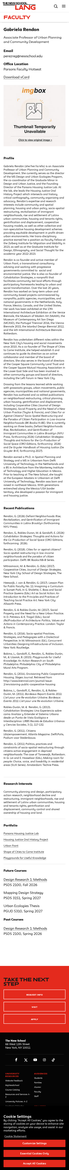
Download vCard (16, 77)
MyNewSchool (12, 1085)
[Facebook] (16, 1060)
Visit (34, 1007)
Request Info (34, 995)
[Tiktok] (53, 1060)
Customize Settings (34, 1143)
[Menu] (64, 6)
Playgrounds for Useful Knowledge (25, 857)
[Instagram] (44, 1060)
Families (38, 1082)
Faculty (37, 1091)
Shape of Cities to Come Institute (24, 851)
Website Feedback (14, 1080)
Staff (36, 1096)
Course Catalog (12, 1090)
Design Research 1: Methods (25, 879)
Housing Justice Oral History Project (26, 839)
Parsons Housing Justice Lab (21, 833)
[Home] (18, 6)
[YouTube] (35, 1060)
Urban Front (11, 845)
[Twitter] (26, 1060)
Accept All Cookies (34, 1163)
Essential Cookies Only (34, 1153)
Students (38, 1078)
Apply (34, 1019)
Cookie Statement (15, 1136)
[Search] (56, 6)
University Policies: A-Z (16, 1101)
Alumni (37, 1087)
